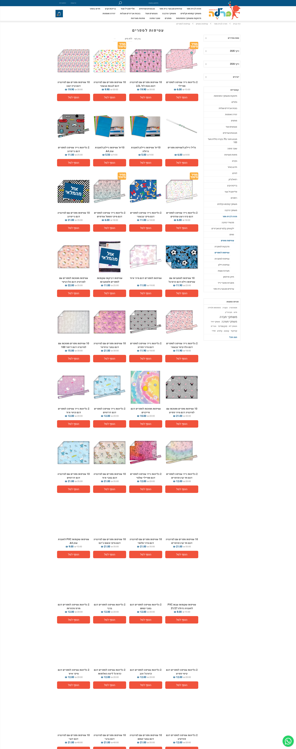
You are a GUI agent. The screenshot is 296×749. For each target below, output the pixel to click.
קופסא (226, 331)
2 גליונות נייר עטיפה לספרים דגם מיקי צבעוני (145, 214)
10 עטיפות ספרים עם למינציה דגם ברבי (110, 737)
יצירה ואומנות (231, 114)
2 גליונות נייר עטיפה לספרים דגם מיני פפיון (145, 345)
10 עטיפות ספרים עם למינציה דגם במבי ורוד (110, 476)
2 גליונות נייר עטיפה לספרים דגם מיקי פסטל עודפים (109, 214)
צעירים (213, 326)
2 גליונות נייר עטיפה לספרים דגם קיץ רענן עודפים (181, 214)
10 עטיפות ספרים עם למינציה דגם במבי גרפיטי (110, 345)
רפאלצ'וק (232, 179)
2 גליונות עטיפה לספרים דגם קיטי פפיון (181, 672)
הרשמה (73, 3)
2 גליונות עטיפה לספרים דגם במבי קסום (145, 606)
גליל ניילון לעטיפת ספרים (182, 147)
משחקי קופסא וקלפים (227, 204)
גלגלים (234, 102)
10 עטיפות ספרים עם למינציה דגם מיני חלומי (146, 541)
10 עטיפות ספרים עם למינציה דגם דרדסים (74, 476)
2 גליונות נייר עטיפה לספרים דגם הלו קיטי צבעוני (181, 345)
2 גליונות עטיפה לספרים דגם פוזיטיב (181, 737)
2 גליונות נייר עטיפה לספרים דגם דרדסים (109, 410)
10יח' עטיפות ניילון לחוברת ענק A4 (109, 149)
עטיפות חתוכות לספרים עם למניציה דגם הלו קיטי (73, 280)
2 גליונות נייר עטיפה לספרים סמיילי (181, 84)
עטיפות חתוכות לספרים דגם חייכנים (146, 410)
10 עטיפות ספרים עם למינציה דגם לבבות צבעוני (110, 84)
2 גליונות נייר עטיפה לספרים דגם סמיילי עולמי (145, 476)
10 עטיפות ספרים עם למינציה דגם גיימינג (74, 214)
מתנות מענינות (230, 154)
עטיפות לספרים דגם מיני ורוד (146, 278)
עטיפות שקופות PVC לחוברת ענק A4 (73, 541)
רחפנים (234, 198)
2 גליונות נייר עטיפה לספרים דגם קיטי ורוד (73, 410)
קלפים (219, 331)
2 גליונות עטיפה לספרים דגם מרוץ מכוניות (73, 606)
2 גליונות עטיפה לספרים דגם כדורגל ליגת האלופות (109, 672)
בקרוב (234, 161)
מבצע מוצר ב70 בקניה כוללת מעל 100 (222, 141)
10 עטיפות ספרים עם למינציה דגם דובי (74, 737)
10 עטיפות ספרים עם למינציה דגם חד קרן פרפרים (182, 541)
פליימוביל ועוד (230, 191)
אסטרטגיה (233, 307)
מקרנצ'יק (228, 312)
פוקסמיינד (222, 326)
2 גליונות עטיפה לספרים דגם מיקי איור (73, 672)
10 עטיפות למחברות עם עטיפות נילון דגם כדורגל (182, 280)
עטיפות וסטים (227, 240)
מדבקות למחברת (222, 246)
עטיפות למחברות (222, 258)
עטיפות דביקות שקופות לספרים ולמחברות (109, 280)
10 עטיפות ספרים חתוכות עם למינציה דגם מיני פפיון (181, 410)
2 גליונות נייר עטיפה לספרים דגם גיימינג (73, 149)
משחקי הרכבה (231, 210)
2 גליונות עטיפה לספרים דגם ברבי (109, 606)
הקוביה (225, 307)
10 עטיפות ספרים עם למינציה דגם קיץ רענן (74, 84)
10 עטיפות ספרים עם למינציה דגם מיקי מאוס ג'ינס (110, 541)
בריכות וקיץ (232, 185)
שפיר (214, 331)
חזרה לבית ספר (230, 216)
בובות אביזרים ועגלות (228, 108)
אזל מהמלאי (73, 191)
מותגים (234, 120)
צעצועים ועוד (231, 126)
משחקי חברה (228, 317)
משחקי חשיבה (229, 322)
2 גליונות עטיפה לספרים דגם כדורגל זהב (145, 672)
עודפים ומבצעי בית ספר (223, 289)
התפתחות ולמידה (214, 307)
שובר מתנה (232, 148)
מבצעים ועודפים (230, 133)
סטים (232, 234)
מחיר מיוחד (194, 46)
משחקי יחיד (215, 321)
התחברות (62, 3)
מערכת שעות (223, 270)
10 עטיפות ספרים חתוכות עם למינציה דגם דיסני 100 (73, 345)
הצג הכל (233, 337)
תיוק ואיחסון (228, 276)
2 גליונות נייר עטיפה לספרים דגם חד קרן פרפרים (181, 476)
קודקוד (234, 331)
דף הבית (236, 23)
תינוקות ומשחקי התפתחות (225, 96)
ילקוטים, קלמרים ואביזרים (223, 228)
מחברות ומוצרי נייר (226, 283)
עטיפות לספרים (222, 252)
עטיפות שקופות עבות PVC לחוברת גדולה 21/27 (182, 606)
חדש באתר (232, 167)
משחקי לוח (233, 326)
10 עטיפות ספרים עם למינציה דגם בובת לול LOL (146, 84)
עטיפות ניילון (223, 264)
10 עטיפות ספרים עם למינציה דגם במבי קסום (146, 737)
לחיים (234, 173)
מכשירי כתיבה (228, 222)
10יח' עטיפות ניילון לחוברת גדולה (145, 149)
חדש (235, 312)
